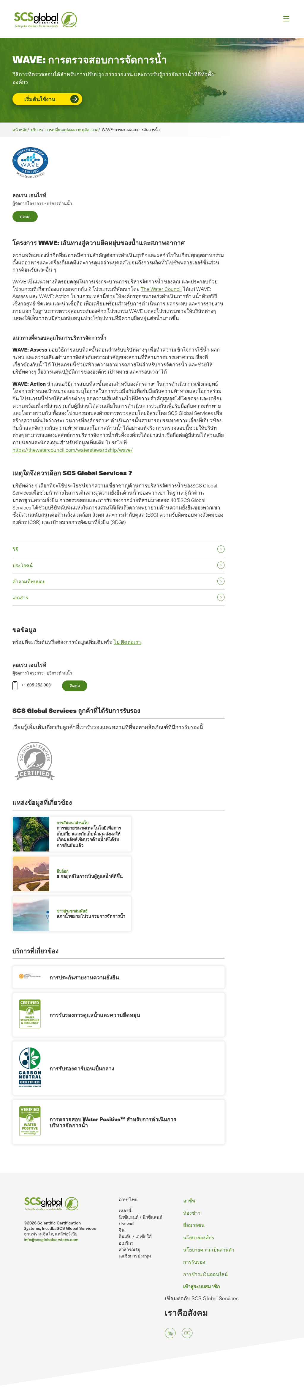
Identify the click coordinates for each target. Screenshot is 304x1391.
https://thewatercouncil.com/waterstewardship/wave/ (72, 449)
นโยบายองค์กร (198, 1237)
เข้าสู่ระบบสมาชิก (201, 1286)
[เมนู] (284, 19)
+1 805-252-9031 (37, 685)
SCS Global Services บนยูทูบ (187, 1333)
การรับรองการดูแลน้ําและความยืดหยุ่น (95, 1015)
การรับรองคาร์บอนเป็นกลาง (82, 1068)
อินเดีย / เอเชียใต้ (135, 1236)
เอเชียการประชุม (135, 1256)
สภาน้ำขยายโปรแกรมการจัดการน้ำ (91, 916)
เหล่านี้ (125, 1210)
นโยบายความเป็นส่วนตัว (208, 1249)
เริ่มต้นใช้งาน (39, 99)
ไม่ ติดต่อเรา (127, 642)
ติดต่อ (25, 216)
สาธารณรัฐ (129, 1249)
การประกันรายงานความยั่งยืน (84, 977)
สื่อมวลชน (194, 1224)
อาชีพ (189, 1200)
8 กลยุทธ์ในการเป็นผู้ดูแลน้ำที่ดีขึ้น (90, 876)
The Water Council (161, 289)
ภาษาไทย (128, 1199)
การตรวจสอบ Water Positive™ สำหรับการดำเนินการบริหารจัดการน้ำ (113, 1122)
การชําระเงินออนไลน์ (205, 1273)
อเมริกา (126, 1243)
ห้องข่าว (191, 1212)
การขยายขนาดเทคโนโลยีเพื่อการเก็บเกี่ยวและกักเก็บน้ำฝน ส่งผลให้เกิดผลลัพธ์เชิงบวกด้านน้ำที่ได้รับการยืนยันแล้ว (89, 836)
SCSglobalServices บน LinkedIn (170, 1333)
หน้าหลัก (19, 129)
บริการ (36, 129)
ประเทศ (126, 1224)
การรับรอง (194, 1261)
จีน (121, 1230)
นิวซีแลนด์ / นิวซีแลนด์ (140, 1217)
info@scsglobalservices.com (51, 1239)
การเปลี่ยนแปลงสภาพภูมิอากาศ (71, 129)
